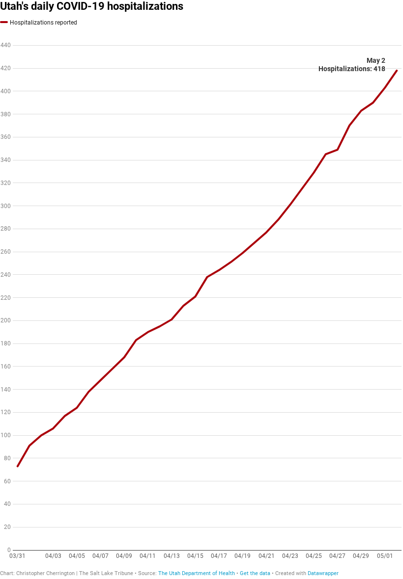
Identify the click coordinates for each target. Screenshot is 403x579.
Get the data (255, 573)
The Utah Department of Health (196, 573)
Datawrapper (323, 573)
